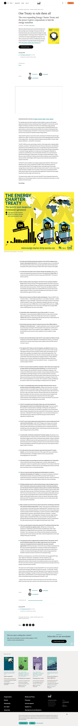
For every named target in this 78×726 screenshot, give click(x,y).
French (47, 119)
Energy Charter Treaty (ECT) (36, 9)
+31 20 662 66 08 (65, 702)
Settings (32, 723)
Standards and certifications (33, 710)
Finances (27, 700)
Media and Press (30, 697)
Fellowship (7, 703)
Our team (6, 706)
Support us (28, 706)
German (40, 119)
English (30, 25)
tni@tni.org (64, 705)
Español (33, 25)
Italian (43, 119)
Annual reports (29, 703)
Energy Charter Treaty (24, 618)
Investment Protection (24, 9)
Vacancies (7, 710)
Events (22, 3)
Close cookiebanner (67, 714)
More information (40, 723)
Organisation (17, 3)
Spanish (51, 119)
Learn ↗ (27, 3)
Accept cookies (23, 723)
